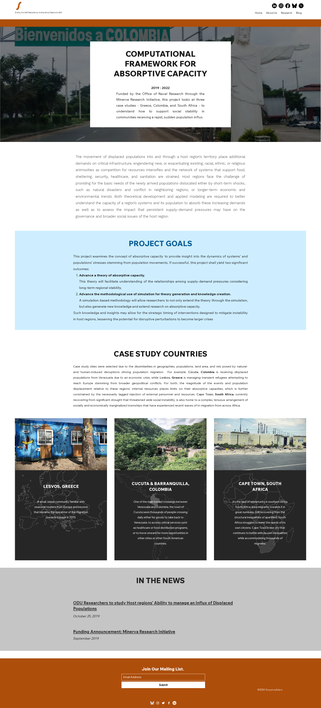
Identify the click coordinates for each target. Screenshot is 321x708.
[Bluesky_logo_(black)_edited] (152, 703)
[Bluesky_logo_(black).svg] (294, 5)
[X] (301, 5)
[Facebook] (287, 5)
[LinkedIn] (274, 5)
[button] (286, 13)
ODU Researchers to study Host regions (112, 602)
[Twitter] (163, 703)
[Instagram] (281, 5)
